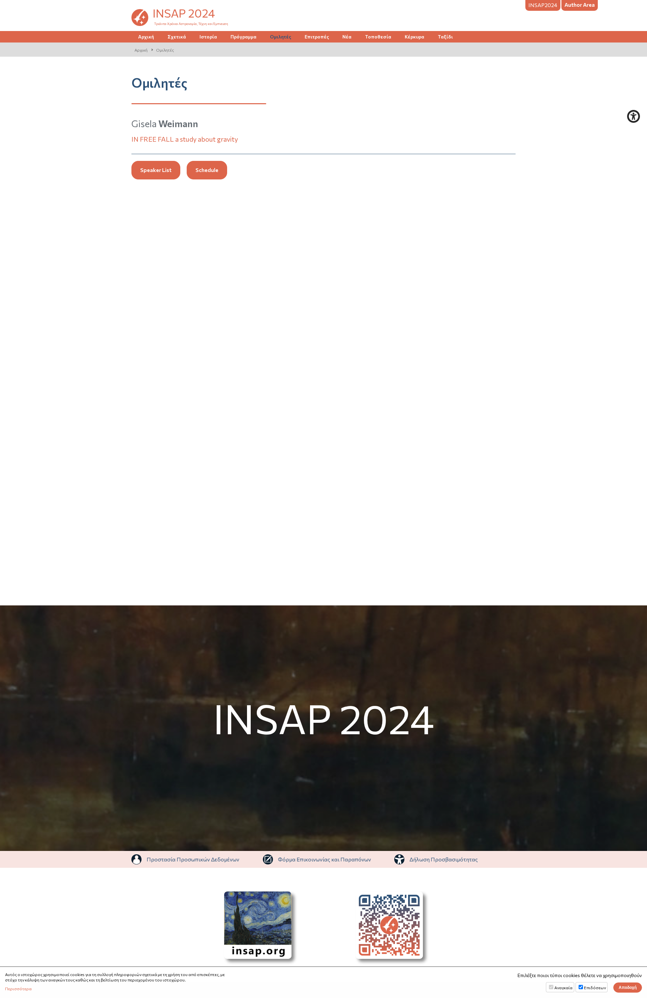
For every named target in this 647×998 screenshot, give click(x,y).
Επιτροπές (317, 36)
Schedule (206, 170)
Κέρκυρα (414, 36)
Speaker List (156, 170)
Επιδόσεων (595, 987)
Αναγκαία (563, 987)
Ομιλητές (280, 36)
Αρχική (146, 36)
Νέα (346, 36)
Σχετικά (176, 36)
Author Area (579, 4)
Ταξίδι (445, 36)
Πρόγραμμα (243, 36)
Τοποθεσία (378, 36)
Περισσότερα (18, 988)
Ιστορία (208, 36)
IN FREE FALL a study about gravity (184, 139)
